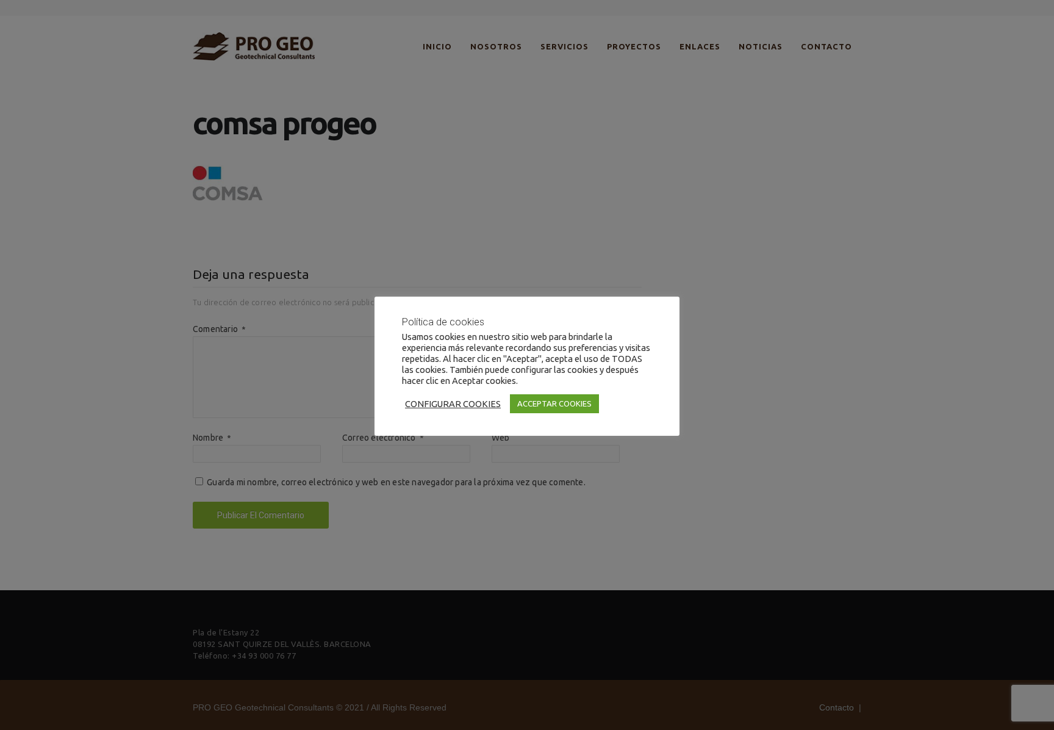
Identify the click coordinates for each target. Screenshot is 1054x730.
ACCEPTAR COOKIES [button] (554, 403)
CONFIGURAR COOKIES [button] (453, 404)
